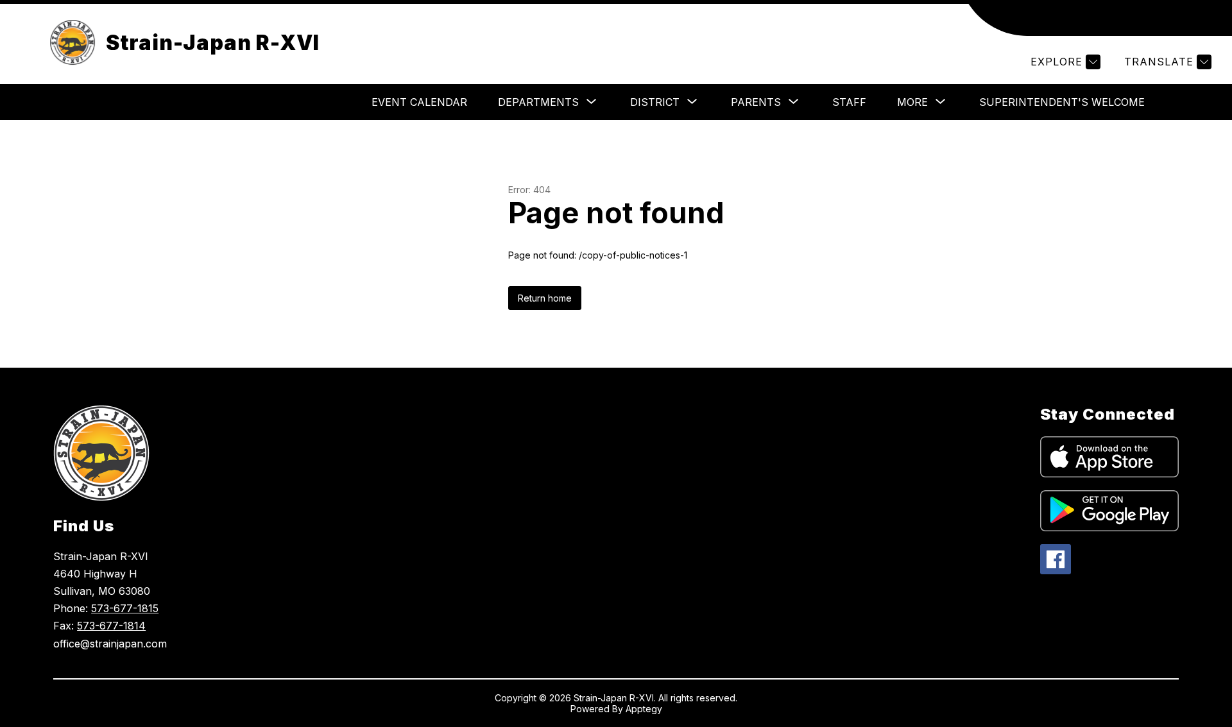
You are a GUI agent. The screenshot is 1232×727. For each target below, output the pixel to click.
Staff (849, 102)
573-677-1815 (124, 608)
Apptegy (644, 708)
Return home (545, 298)
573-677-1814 (111, 625)
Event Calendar (419, 102)
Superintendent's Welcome (1062, 102)
